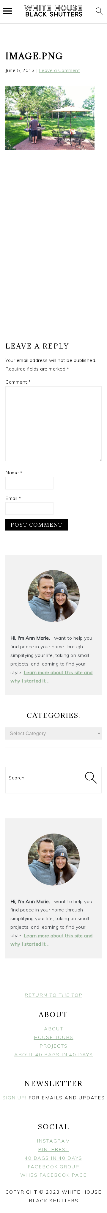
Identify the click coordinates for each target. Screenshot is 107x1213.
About (53, 1029)
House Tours (53, 1037)
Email (13, 498)
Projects (54, 1046)
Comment (18, 382)
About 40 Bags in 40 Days (53, 1054)
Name (13, 473)
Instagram (53, 1141)
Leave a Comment (59, 70)
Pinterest (53, 1149)
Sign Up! (14, 1098)
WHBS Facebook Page (53, 1175)
